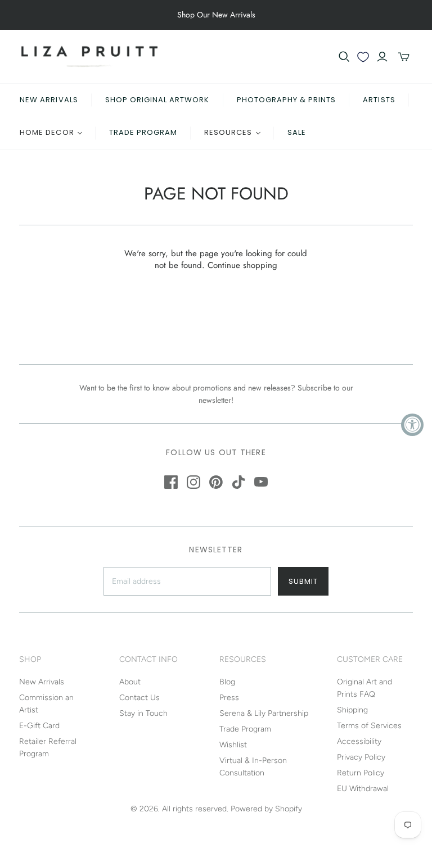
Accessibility (359, 741)
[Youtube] (261, 482)
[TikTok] (238, 482)
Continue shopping (242, 265)
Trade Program (143, 132)
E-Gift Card (39, 725)
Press (229, 697)
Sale (296, 132)
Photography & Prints (286, 99)
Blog (227, 682)
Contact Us (139, 697)
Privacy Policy (361, 757)
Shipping (352, 710)
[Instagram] (193, 482)
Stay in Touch (143, 713)
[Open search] (344, 56)
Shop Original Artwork (157, 99)
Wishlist (233, 745)
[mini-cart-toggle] (404, 57)
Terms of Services (369, 725)
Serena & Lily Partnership (263, 713)
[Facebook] (171, 482)
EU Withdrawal (363, 788)
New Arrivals (49, 99)
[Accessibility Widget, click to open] (412, 425)
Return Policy (360, 773)
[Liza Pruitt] (89, 56)
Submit (303, 581)
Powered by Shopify (266, 809)
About (130, 682)
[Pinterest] (216, 482)
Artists (379, 99)
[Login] (382, 57)
